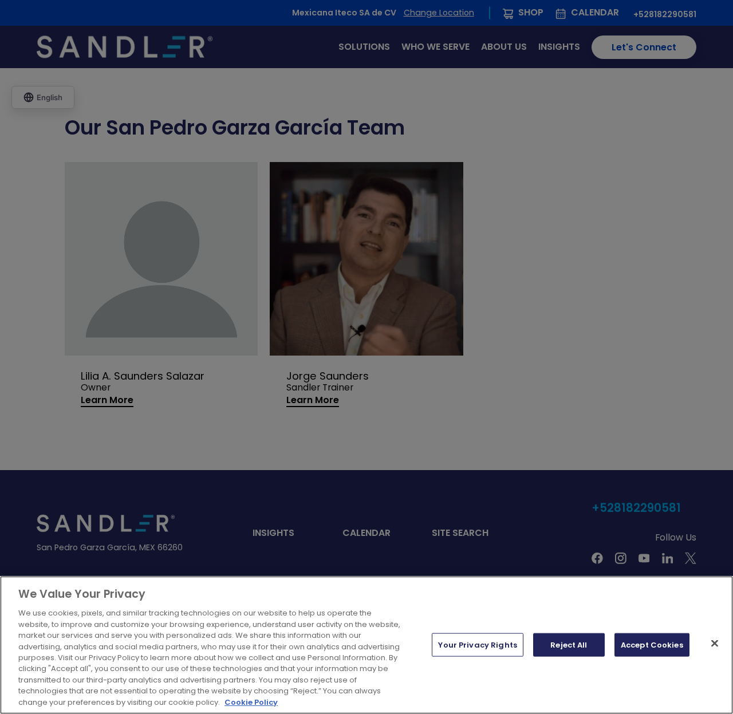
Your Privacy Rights (477, 644)
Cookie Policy (251, 702)
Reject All (568, 644)
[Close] (714, 643)
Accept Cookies (652, 644)
